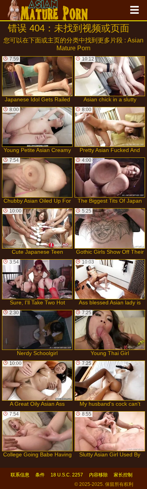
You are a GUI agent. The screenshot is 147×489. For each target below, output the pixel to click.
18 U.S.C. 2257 (67, 475)
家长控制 (123, 475)
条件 (40, 475)
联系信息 (20, 475)
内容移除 (98, 475)
